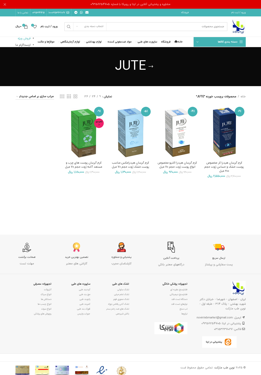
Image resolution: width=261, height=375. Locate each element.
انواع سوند (46, 309)
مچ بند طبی (84, 294)
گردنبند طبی (84, 289)
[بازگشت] (151, 66)
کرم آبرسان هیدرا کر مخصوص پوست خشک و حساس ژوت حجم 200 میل (224, 167)
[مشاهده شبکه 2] (75, 96)
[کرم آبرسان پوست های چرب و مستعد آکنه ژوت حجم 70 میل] (83, 132)
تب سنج (183, 309)
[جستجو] (68, 26)
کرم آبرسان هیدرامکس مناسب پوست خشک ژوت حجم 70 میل (130, 165)
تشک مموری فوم (121, 299)
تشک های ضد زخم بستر (117, 309)
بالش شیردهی (122, 314)
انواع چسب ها (44, 304)
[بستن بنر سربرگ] (5, 4)
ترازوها (184, 314)
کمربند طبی (85, 304)
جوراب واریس (83, 314)
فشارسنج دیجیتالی (178, 294)
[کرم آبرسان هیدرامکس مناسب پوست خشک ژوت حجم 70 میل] (130, 132)
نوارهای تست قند (179, 304)
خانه (243, 96)
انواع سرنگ (46, 294)
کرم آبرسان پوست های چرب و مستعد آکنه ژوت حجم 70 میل (83, 165)
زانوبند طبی (85, 299)
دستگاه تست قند (179, 299)
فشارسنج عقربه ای (178, 289)
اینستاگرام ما (23, 45)
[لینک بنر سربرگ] (130, 4)
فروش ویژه (24, 38)
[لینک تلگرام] (76, 12)
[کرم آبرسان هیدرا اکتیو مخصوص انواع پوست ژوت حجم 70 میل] (177, 132)
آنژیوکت (47, 289)
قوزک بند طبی (83, 309)
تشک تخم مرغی (121, 294)
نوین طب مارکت (224, 368)
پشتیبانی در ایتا (214, 342)
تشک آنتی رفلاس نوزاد (118, 304)
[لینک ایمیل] (87, 12)
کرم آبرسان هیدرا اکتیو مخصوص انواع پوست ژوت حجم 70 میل (177, 165)
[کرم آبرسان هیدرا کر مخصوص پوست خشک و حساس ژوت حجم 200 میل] (224, 132)
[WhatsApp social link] (81, 12)
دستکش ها (46, 299)
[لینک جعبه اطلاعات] (219, 254)
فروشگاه (185, 12)
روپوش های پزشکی (42, 314)
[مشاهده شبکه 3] (69, 96)
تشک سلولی (123, 289)
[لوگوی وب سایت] (238, 26)
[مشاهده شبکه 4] (62, 96)
